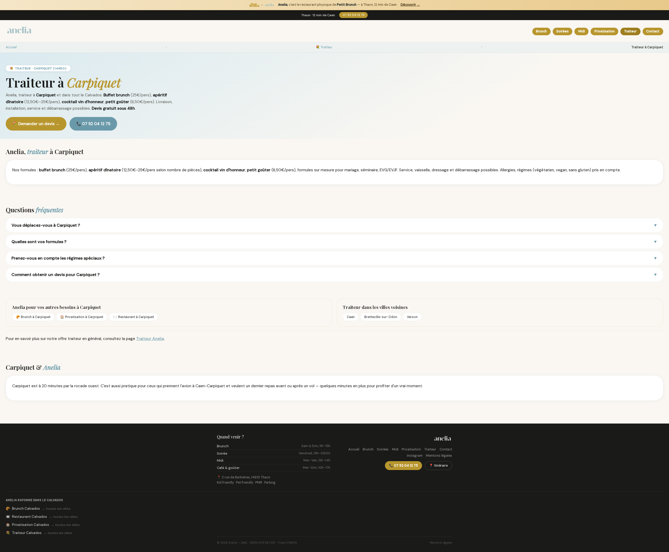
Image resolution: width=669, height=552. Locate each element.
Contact (652, 32)
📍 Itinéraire (438, 465)
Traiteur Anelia (150, 338)
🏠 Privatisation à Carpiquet (81, 317)
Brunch (541, 32)
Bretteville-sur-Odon (380, 317)
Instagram (415, 456)
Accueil (11, 47)
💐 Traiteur (324, 47)
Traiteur (630, 32)
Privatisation (605, 32)
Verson (412, 317)
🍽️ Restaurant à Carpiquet (133, 317)
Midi (581, 32)
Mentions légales (439, 456)
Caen (351, 317)
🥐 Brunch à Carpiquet (33, 317)
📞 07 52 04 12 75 (93, 123)
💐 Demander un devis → (36, 123)
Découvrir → (410, 5)
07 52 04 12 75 (354, 15)
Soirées (562, 32)
